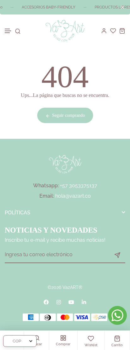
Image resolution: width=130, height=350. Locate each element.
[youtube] (71, 302)
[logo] (65, 30)
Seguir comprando (68, 115)
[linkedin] (84, 302)
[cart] (122, 31)
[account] (104, 31)
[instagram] (58, 302)
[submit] (117, 255)
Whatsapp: (46, 186)
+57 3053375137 (78, 186)
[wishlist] (113, 31)
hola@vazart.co (73, 196)
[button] (8, 31)
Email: (46, 196)
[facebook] (46, 302)
